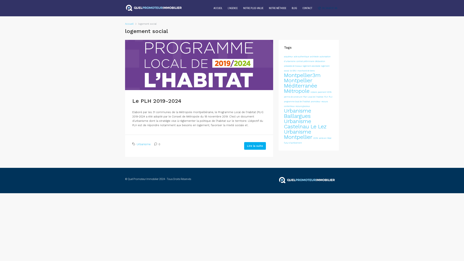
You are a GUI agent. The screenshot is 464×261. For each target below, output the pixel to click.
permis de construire (293, 97)
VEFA (315, 138)
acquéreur (288, 56)
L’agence (233, 8)
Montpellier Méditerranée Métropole (300, 85)
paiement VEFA (325, 92)
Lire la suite (255, 146)
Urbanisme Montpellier (298, 134)
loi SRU (293, 71)
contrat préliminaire (305, 61)
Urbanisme (144, 144)
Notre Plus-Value (253, 8)
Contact (307, 8)
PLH (326, 97)
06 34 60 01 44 (329, 8)
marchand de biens (306, 71)
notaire (313, 92)
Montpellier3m (302, 75)
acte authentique (301, 56)
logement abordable (311, 66)
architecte (314, 56)
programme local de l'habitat (297, 101)
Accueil (218, 8)
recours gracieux (302, 106)
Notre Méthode (277, 8)
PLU (330, 97)
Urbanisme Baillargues (297, 113)
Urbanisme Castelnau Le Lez (305, 124)
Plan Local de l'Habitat (313, 97)
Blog (294, 8)
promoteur (315, 101)
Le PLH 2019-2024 (156, 101)
